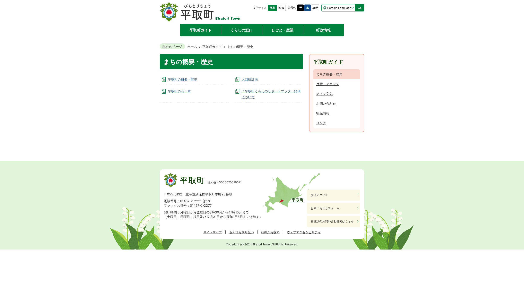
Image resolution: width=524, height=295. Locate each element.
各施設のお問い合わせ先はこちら (332, 221)
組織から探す (270, 232)
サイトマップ (212, 232)
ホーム (192, 47)
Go (360, 7)
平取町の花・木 (179, 91)
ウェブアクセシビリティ (304, 232)
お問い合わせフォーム (325, 208)
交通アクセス (319, 195)
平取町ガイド (212, 47)
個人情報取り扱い (241, 232)
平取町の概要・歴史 (182, 79)
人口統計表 (250, 79)
